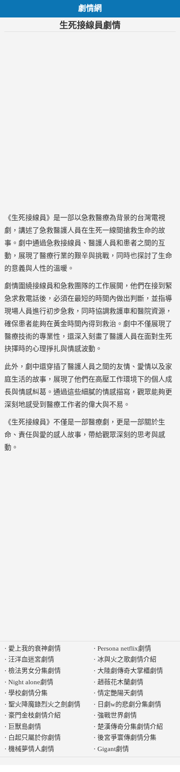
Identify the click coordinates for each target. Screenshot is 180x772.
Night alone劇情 (30, 682)
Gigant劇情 (113, 748)
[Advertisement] (90, 122)
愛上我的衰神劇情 (34, 648)
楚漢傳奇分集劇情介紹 (130, 726)
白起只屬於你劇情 (34, 737)
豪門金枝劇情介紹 (34, 715)
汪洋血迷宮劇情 (31, 659)
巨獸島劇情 (24, 726)
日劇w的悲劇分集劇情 (129, 704)
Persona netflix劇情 (124, 648)
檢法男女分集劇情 (34, 670)
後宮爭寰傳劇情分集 (126, 737)
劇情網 (90, 8)
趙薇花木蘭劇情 (120, 682)
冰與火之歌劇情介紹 (126, 659)
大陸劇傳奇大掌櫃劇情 (130, 670)
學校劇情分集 (28, 692)
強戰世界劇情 (117, 715)
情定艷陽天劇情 (120, 692)
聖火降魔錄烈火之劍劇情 (44, 704)
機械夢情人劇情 (31, 748)
